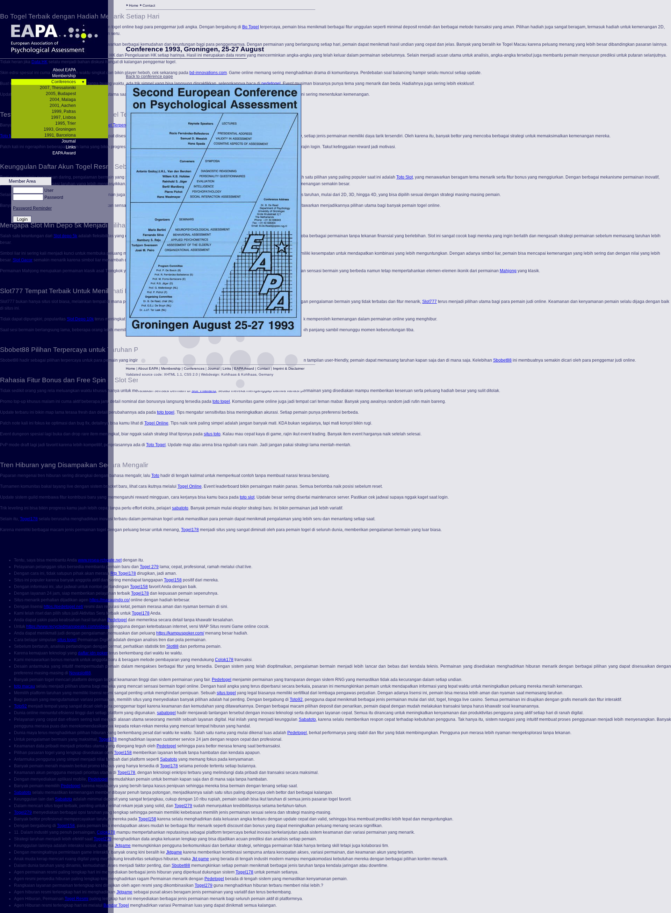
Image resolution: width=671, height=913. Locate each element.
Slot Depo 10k (80, 319)
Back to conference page (149, 76)
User (48, 190)
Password (53, 197)
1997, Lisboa (63, 117)
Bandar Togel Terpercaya (110, 125)
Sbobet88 (502, 360)
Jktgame (123, 845)
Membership (64, 75)
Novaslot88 (80, 673)
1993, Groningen (60, 129)
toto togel (221, 401)
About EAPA (64, 69)
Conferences (63, 81)
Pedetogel (117, 619)
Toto (155, 475)
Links (71, 147)
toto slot (247, 497)
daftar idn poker (93, 653)
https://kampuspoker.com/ (180, 633)
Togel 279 (149, 566)
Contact (149, 5)
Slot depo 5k (65, 235)
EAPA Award (64, 153)
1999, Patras (64, 111)
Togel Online (156, 423)
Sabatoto (307, 719)
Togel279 (183, 805)
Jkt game (200, 858)
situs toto (212, 434)
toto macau (24, 686)
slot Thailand (204, 390)
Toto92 (296, 699)
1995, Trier (65, 123)
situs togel (67, 639)
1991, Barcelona (60, 135)
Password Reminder (32, 208)
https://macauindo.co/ (109, 599)
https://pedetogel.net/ (63, 606)
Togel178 (29, 518)
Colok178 (224, 659)
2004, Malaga (63, 99)
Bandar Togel (116, 905)
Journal (69, 141)
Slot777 (429, 301)
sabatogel (166, 712)
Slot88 (172, 646)
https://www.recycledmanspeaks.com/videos (67, 626)
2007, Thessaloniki (58, 87)
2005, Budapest (61, 93)
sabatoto (180, 508)
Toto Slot (404, 177)
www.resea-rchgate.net (100, 560)
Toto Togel (156, 444)
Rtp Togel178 (123, 573)
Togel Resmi (76, 898)
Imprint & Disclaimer (288, 368)
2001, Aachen (63, 105)
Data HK (39, 61)
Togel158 (173, 580)
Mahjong (508, 270)
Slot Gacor (23, 260)
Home (133, 5)
